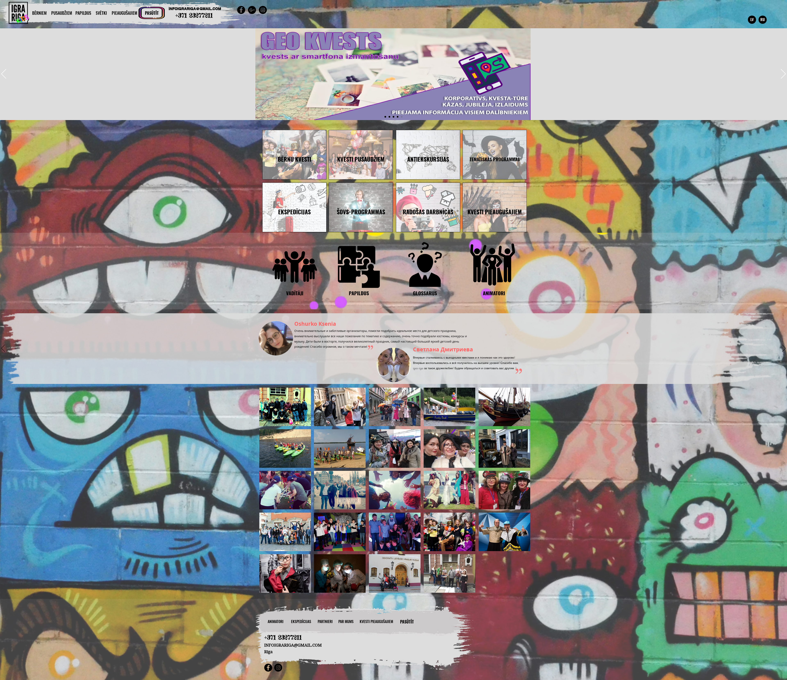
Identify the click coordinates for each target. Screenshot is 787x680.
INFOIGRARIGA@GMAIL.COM (195, 9)
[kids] (385, 117)
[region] (294, 154)
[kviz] (389, 117)
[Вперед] (783, 74)
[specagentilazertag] (397, 117)
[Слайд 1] (391, 379)
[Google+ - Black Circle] (252, 10)
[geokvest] (402, 117)
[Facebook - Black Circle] (241, 10)
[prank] (393, 117)
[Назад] (3, 74)
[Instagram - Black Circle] (263, 10)
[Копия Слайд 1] (395, 379)
